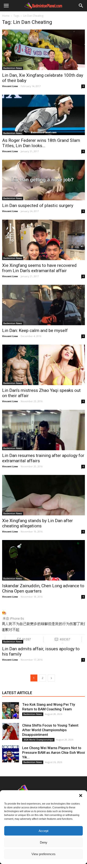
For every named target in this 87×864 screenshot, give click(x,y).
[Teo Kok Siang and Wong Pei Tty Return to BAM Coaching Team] (10, 710)
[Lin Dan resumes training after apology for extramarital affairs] (43, 430)
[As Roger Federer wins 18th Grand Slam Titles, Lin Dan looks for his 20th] (43, 115)
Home (6, 15)
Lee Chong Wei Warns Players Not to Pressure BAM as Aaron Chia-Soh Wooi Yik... (53, 752)
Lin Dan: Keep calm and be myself (35, 330)
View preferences (43, 854)
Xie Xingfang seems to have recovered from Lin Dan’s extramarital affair (39, 268)
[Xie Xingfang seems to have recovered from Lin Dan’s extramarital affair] (43, 240)
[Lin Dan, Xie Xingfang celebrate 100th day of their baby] (43, 50)
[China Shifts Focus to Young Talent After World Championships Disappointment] (10, 731)
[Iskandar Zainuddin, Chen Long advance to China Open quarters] (43, 560)
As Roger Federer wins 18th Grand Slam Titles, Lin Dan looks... (41, 143)
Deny (43, 842)
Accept (43, 831)
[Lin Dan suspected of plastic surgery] (43, 180)
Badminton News (12, 68)
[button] (81, 795)
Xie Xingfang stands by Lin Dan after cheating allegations (37, 523)
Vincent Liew (10, 86)
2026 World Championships (38, 739)
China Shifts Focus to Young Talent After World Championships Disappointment (50, 730)
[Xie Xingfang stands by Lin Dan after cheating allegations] (43, 495)
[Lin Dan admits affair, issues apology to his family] (43, 624)
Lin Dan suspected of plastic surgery (37, 205)
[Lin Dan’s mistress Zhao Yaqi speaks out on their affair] (43, 365)
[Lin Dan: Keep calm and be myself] (43, 305)
